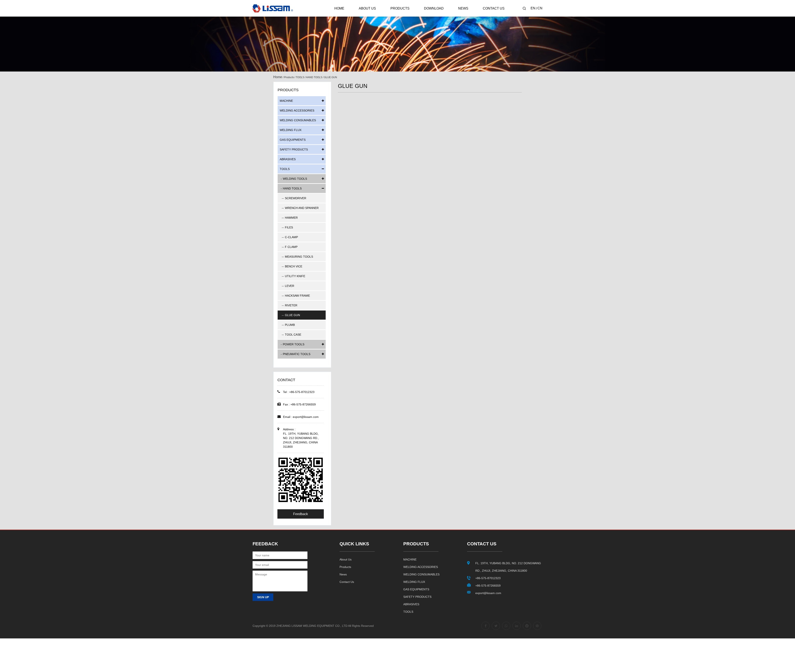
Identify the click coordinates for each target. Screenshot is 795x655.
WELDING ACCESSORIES (297, 110)
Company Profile (372, 16)
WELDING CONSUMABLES (409, 15)
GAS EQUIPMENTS (293, 139)
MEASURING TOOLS (299, 256)
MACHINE (400, 16)
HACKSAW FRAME (297, 295)
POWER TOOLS (293, 344)
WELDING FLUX (290, 130)
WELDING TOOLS (295, 178)
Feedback (300, 514)
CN (539, 8)
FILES (289, 227)
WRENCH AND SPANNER (302, 208)
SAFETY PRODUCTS (294, 149)
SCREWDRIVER (295, 198)
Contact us (347, 581)
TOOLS (300, 77)
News (463, 8)
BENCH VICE (293, 266)
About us (346, 559)
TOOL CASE (293, 334)
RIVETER (291, 305)
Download (434, 8)
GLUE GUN (292, 315)
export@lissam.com (306, 416)
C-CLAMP (291, 237)
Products (400, 8)
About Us (367, 8)
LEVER (289, 285)
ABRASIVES (288, 159)
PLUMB (290, 324)
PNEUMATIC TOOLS (296, 354)
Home (339, 8)
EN (533, 8)
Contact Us (494, 8)
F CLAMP (291, 247)
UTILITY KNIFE (295, 276)
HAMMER (291, 217)
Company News (471, 16)
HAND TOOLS (314, 77)
